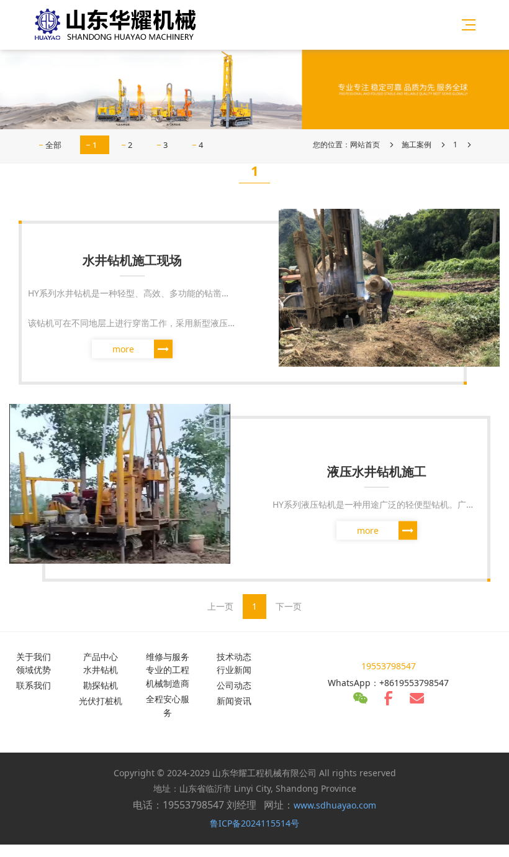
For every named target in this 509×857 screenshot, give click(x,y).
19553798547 (388, 666)
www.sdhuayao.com (335, 805)
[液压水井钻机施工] (119, 483)
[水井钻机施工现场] (389, 287)
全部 (53, 144)
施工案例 (416, 144)
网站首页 (365, 144)
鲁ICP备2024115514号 (254, 823)
